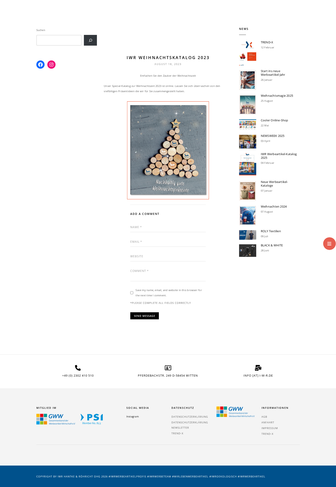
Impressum (269, 428)
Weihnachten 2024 (274, 206)
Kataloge (168, 13)
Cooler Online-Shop (274, 120)
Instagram (132, 416)
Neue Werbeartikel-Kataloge (274, 183)
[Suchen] (90, 40)
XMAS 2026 (123, 13)
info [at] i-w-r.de (258, 375)
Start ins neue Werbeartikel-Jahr (273, 72)
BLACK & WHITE (272, 245)
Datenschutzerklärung (189, 416)
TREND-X (146, 13)
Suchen (40, 30)
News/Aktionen (246, 13)
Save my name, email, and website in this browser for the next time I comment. (169, 292)
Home (102, 13)
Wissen (272, 13)
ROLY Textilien (271, 231)
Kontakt (293, 13)
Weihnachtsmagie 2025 (277, 95)
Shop (189, 13)
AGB (264, 416)
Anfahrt (267, 422)
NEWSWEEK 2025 (273, 136)
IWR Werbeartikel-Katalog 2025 (279, 155)
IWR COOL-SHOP (213, 13)
